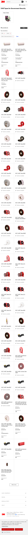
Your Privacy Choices (11, 514)
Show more (14, 484)
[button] (6, 532)
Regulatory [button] (5, 501)
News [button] (3, 497)
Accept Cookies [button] (19, 529)
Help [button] (3, 505)
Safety (8, 33)
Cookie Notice (5, 526)
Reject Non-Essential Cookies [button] (8, 529)
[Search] (23, 2)
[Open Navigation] (26, 1)
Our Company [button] (6, 493)
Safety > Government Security (6, 36)
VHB (2, 33)
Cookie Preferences (21, 514)
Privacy (11, 512)
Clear (17, 36)
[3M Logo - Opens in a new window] (3, 2)
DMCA (21, 512)
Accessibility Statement (11, 513)
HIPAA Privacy (16, 512)
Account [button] (23, 5)
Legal (8, 512)
